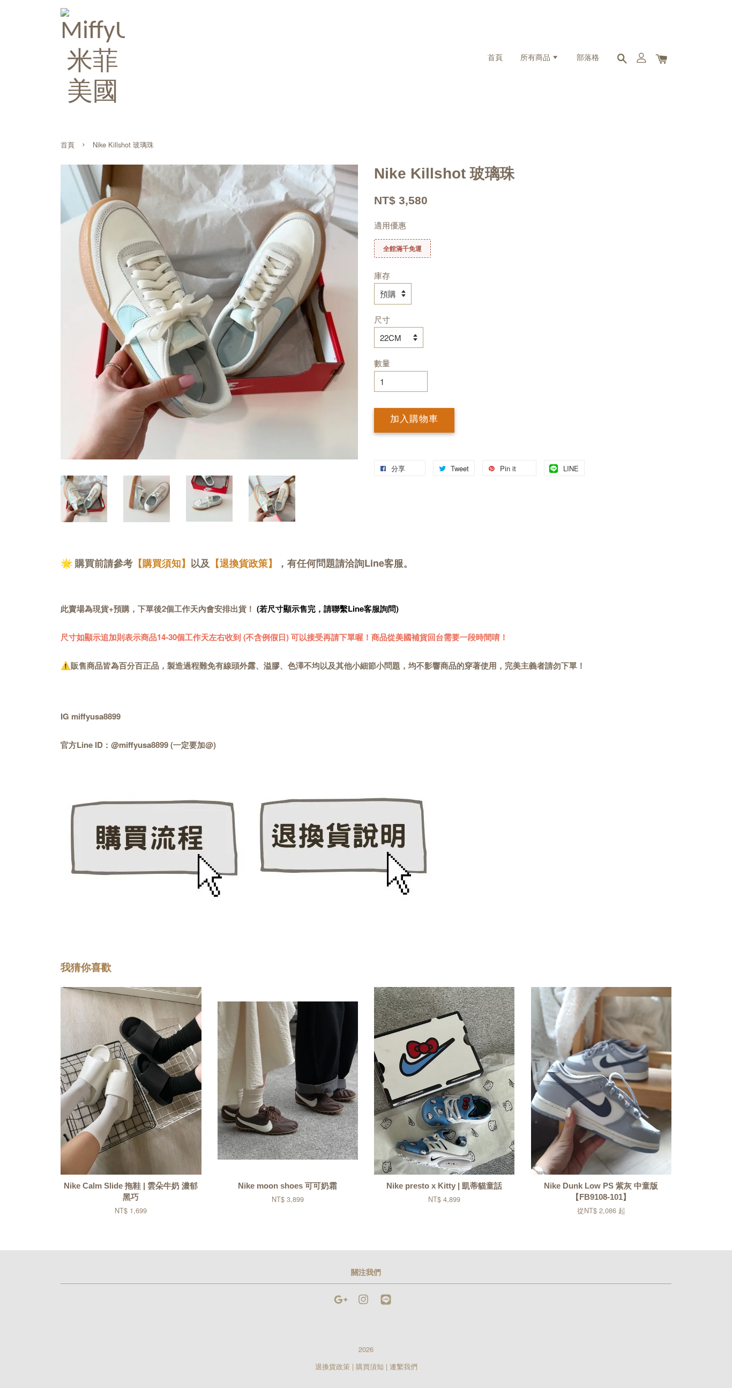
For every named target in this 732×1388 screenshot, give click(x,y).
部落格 (588, 58)
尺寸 (382, 319)
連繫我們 (403, 1366)
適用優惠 (390, 225)
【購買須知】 (162, 563)
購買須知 (370, 1366)
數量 (382, 362)
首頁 (495, 58)
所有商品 (536, 58)
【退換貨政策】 (244, 563)
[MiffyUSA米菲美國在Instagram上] (363, 1304)
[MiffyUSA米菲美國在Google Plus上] (340, 1304)
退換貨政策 (332, 1366)
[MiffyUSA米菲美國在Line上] (385, 1304)
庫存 (382, 275)
